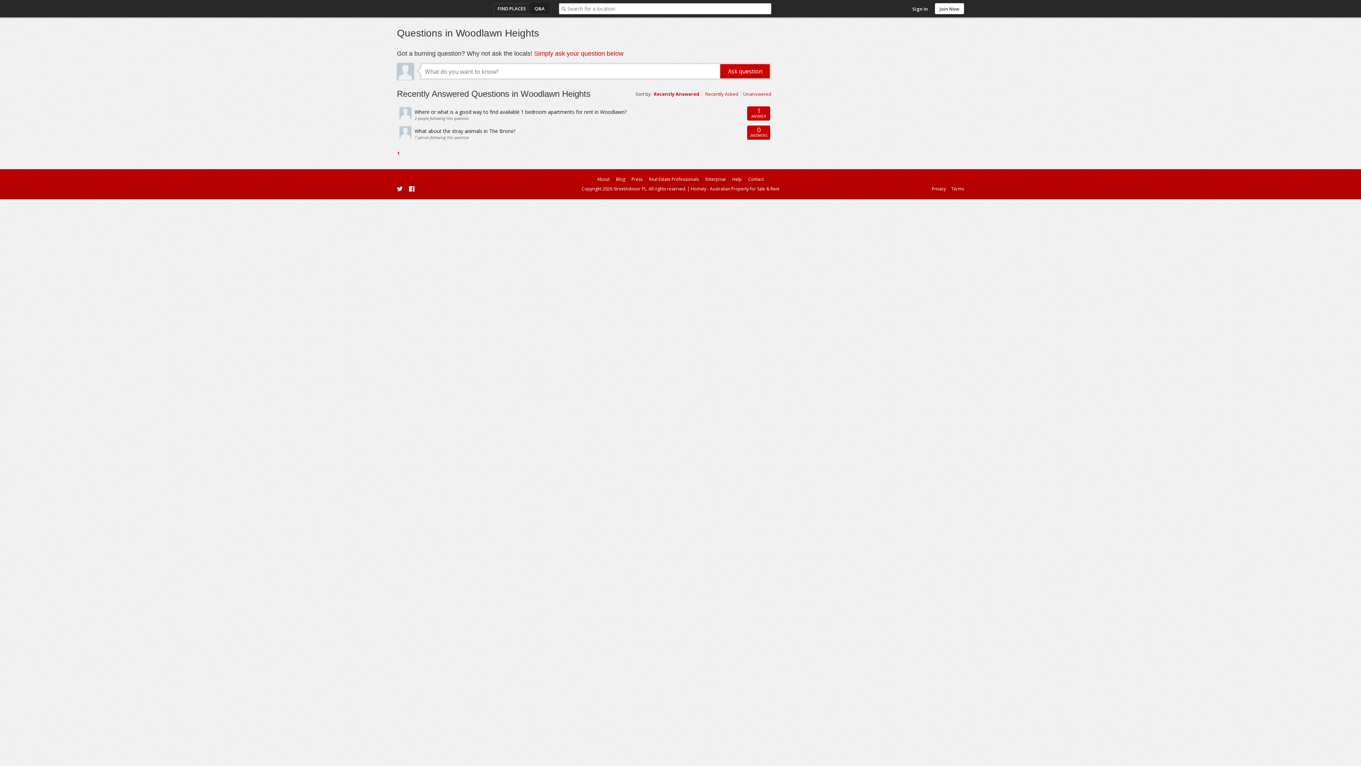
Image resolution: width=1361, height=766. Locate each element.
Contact (756, 179)
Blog (620, 179)
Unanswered (757, 94)
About (603, 179)
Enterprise (715, 179)
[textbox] (669, 8)
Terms (957, 189)
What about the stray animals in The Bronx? (465, 131)
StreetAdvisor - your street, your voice (425, 8)
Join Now (949, 9)
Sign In (920, 9)
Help (737, 179)
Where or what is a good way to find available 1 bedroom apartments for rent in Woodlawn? (521, 112)
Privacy (939, 189)
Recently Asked (721, 94)
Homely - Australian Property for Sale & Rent (735, 189)
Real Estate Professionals (674, 179)
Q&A (539, 8)
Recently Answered (676, 94)
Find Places (512, 8)
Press (637, 179)
